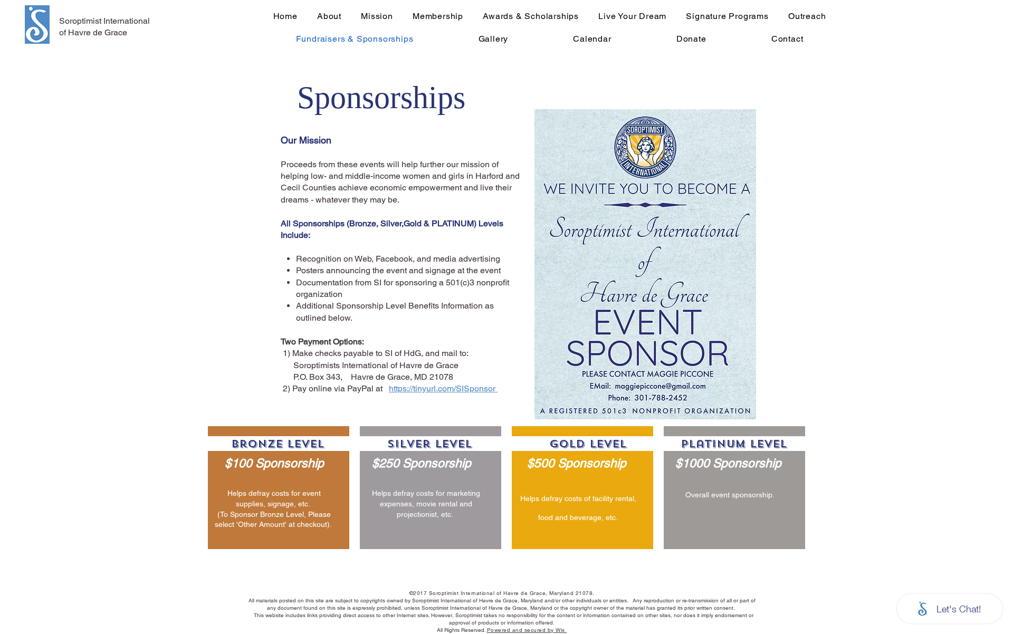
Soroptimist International (104, 21)
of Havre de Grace (93, 32)
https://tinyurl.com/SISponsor (443, 388)
